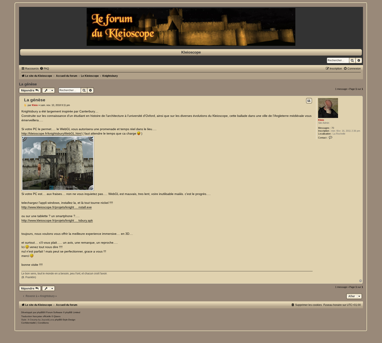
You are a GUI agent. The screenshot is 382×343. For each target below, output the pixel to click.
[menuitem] (44, 68)
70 (332, 128)
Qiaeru (57, 316)
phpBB (40, 312)
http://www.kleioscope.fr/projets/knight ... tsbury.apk (57, 220)
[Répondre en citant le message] (309, 100)
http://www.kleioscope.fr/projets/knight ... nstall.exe (56, 207)
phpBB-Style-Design (65, 319)
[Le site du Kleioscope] (191, 27)
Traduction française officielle (36, 316)
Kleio (321, 120)
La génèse (28, 84)
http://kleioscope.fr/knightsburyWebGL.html (51, 133)
